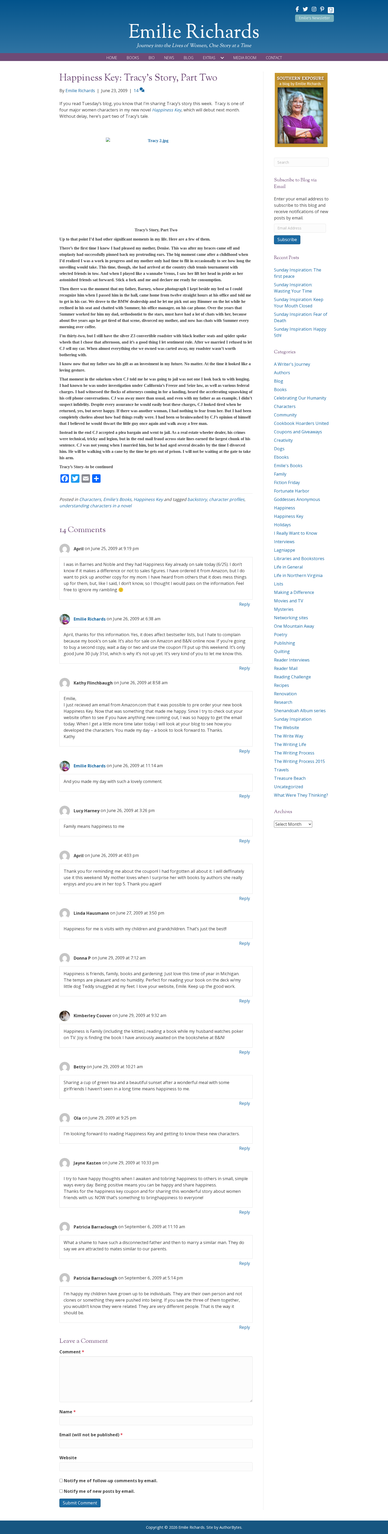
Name (67, 1412)
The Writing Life (290, 744)
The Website (286, 727)
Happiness (284, 508)
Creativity (283, 440)
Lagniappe (284, 550)
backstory (197, 499)
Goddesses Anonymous (297, 499)
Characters (90, 499)
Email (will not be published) (91, 1435)
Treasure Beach (290, 778)
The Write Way (288, 736)
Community (285, 415)
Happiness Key (166, 110)
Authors (282, 373)
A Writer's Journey (292, 364)
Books (280, 389)
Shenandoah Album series (300, 711)
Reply (244, 604)
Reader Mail (285, 668)
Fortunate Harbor (291, 491)
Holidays (282, 525)
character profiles (226, 499)
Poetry (280, 634)
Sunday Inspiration (292, 719)
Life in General (288, 567)
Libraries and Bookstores (299, 558)
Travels (281, 770)
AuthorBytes (230, 1527)
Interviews (284, 542)
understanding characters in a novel (95, 506)
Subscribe (287, 239)
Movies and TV (288, 601)
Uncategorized (288, 787)
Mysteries (284, 609)
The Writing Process (294, 753)
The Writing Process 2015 (299, 761)
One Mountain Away (294, 626)
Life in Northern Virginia (298, 575)
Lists (278, 584)
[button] (314, 18)
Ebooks (281, 457)
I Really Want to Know (295, 533)
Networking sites (291, 618)
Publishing (284, 643)
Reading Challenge (292, 677)
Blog (278, 381)
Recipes (281, 685)
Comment (71, 1352)
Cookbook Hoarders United (301, 423)
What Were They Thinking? (301, 795)
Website (68, 1458)
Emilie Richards (90, 619)
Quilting (282, 651)
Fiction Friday (287, 482)
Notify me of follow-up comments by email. (110, 1481)
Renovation (285, 694)
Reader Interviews (292, 660)
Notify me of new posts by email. (99, 1491)
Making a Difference (294, 592)
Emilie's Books (117, 499)
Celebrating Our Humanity (300, 398)
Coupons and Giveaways (298, 432)
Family (280, 474)
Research (283, 702)
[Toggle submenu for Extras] (222, 58)
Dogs (279, 449)
